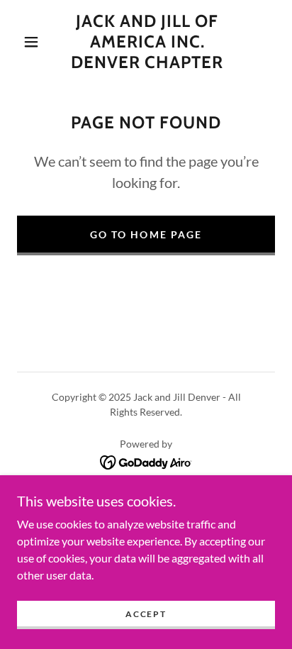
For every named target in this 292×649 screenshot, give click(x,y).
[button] (31, 42)
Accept (145, 614)
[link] (147, 41)
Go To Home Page (145, 234)
